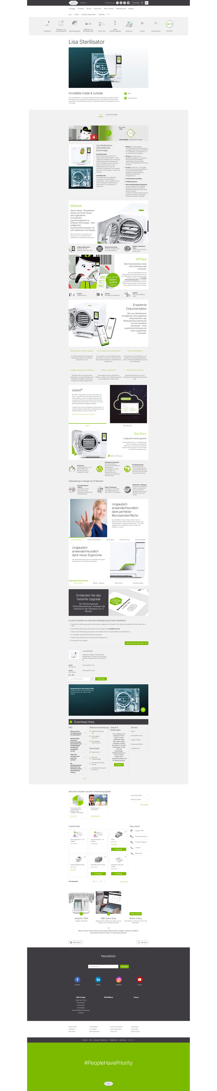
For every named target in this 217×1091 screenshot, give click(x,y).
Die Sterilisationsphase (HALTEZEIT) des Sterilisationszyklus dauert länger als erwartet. (76, 768)
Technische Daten (111, 114)
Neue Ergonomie (78, 583)
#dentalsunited (121, 9)
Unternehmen (81, 1005)
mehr (84, 778)
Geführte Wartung (125, 539)
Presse (136, 997)
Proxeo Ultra (113, 1031)
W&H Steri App (127, 425)
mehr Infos (114, 844)
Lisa (109, 14)
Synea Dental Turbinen (116, 1027)
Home (70, 14)
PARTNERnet (108, 997)
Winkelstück (72, 1029)
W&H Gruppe (80, 997)
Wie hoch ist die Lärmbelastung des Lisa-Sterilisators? (75, 733)
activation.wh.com (114, 629)
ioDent (88, 425)
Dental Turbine (73, 1027)
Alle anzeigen (144, 804)
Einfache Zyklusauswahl (94, 539)
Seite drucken (77, 942)
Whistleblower (113, 1040)
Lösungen (72, 9)
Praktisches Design (138, 583)
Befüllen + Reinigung (98, 583)
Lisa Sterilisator (93, 1027)
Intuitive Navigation (140, 539)
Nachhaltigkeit (81, 1008)
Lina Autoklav (93, 1029)
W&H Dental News (94, 1031)
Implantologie (134, 1027)
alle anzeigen (124, 881)
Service (88, 9)
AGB (90, 1040)
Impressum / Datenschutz (100, 1040)
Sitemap (85, 1040)
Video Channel (109, 9)
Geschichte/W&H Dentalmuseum (81, 1010)
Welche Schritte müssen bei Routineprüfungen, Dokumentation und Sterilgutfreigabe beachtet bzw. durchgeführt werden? (76, 745)
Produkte (81, 9)
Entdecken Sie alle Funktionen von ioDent (83, 414)
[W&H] (73, 3)
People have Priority (80, 1000)
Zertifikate (81, 1013)
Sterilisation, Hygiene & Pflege (89, 14)
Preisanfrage (101, 679)
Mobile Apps (122, 1040)
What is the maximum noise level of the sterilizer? (75, 757)
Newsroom (97, 9)
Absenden (124, 966)
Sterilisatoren (102, 14)
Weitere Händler (135, 914)
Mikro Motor (72, 1031)
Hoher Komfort (119, 583)
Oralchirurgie (134, 1029)
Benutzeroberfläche (76, 539)
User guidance (110, 539)
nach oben (144, 942)
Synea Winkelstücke (115, 1029)
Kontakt (131, 9)
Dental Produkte (135, 1031)
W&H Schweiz (110, 3)
